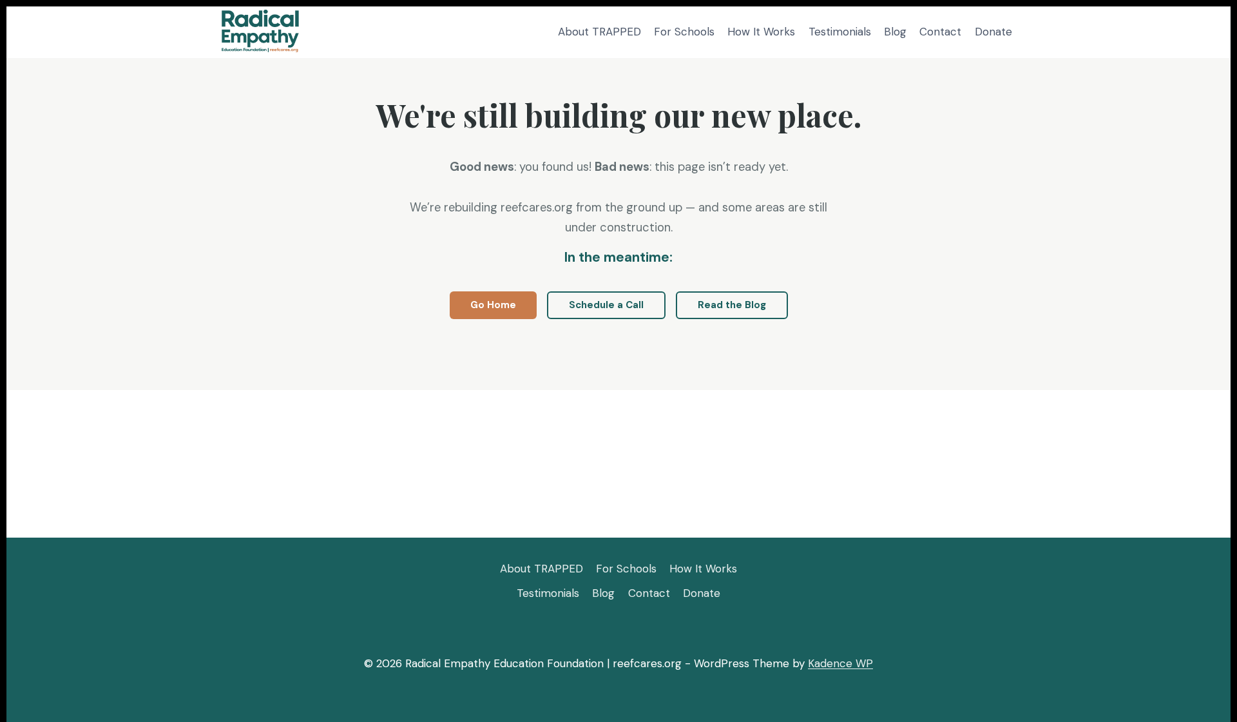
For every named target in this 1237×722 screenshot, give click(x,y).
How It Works (761, 31)
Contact (940, 31)
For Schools (684, 31)
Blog (895, 31)
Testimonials (840, 31)
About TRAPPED (599, 31)
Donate (993, 31)
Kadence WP (840, 663)
